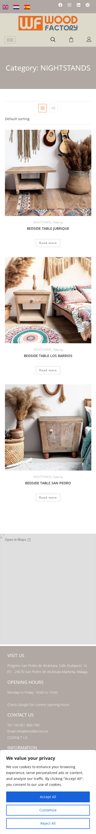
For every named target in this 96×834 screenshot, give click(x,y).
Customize (48, 810)
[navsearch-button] (52, 39)
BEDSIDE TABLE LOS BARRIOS (48, 355)
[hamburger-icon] (10, 39)
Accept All (48, 796)
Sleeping (58, 222)
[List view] (53, 108)
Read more (48, 243)
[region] (48, 792)
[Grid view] (42, 108)
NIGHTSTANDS (42, 222)
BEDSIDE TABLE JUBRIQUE (48, 228)
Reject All (48, 823)
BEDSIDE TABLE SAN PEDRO (48, 483)
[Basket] (71, 39)
